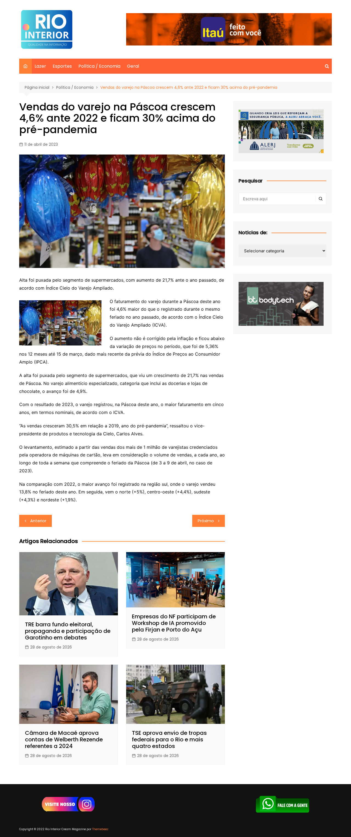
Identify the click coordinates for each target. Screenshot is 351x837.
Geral (133, 66)
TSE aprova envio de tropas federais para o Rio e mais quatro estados (169, 739)
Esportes (62, 66)
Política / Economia (99, 66)
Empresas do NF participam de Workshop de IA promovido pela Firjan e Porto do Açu (174, 623)
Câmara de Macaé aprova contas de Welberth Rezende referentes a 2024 (64, 739)
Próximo (206, 521)
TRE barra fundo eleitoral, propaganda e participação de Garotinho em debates (68, 631)
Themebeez (100, 829)
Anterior (38, 521)
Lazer (40, 66)
